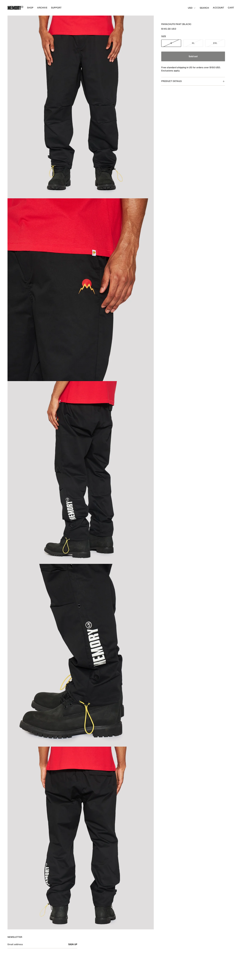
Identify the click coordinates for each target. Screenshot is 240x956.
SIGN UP (72, 944)
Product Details (171, 81)
